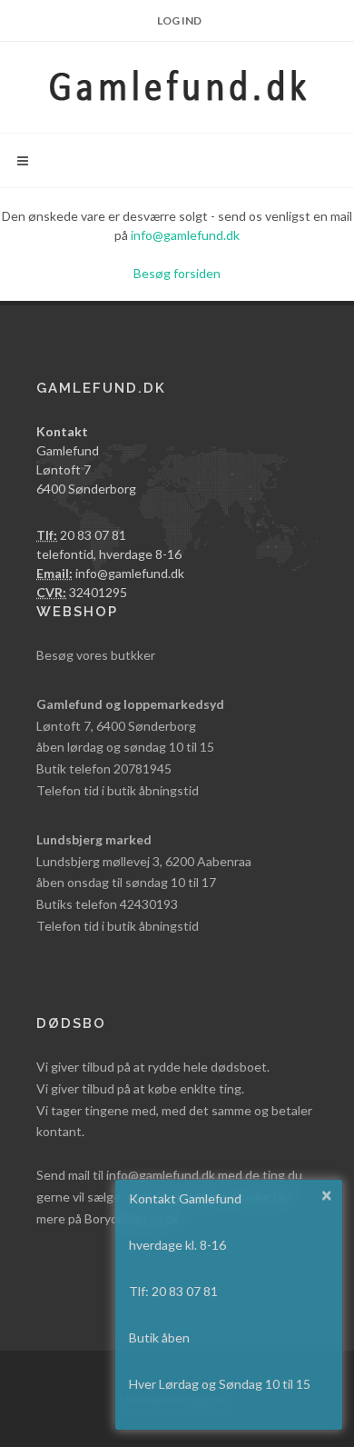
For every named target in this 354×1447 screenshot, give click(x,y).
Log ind (179, 20)
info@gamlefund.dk (185, 235)
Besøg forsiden (177, 273)
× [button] (326, 1194)
